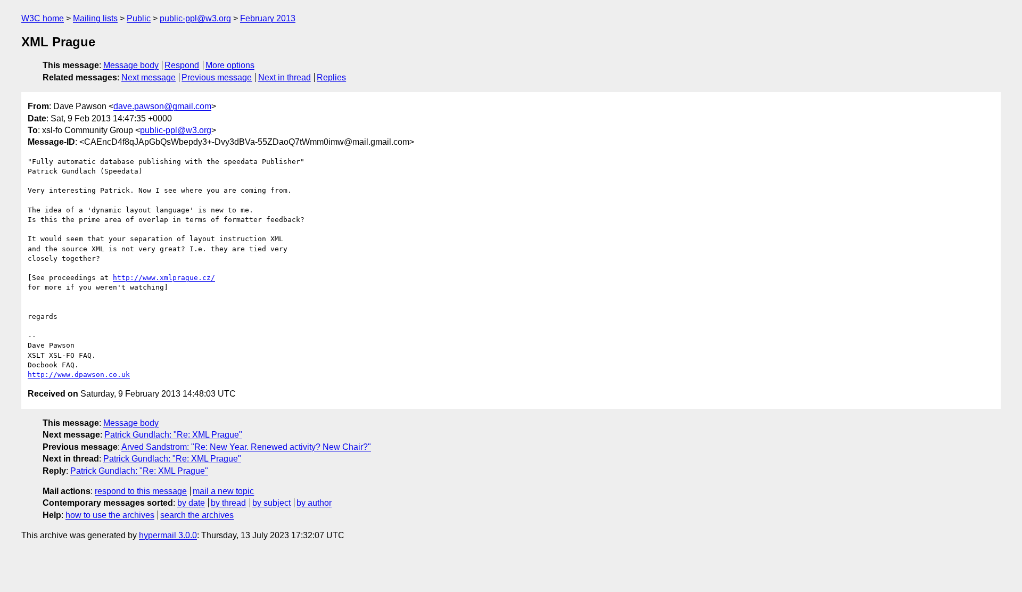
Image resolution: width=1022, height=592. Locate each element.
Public (139, 18)
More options (229, 65)
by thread (228, 502)
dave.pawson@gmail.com (162, 106)
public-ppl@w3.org (195, 18)
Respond (181, 65)
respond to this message (141, 491)
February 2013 (267, 18)
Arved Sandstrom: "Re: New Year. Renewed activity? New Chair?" (246, 446)
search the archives (197, 515)
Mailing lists (95, 18)
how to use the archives (109, 515)
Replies (331, 77)
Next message (148, 77)
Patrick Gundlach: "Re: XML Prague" (173, 434)
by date (191, 502)
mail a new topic (223, 491)
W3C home (42, 18)
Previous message (217, 77)
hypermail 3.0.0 (168, 535)
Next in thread (284, 77)
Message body (131, 65)
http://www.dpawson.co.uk (79, 375)
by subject (271, 502)
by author (314, 502)
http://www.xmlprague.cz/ (164, 278)
